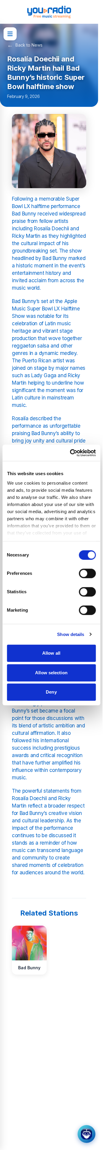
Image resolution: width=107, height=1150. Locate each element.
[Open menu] (10, 33)
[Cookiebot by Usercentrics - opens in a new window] (72, 453)
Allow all (51, 653)
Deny (51, 691)
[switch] (87, 573)
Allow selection (51, 672)
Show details (70, 634)
